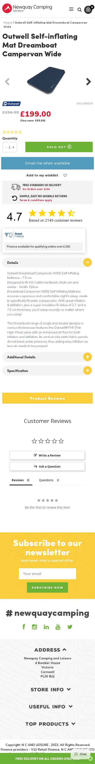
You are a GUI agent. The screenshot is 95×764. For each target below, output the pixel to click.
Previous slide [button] (7, 80)
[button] (65, 175)
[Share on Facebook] (4, 387)
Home (7, 22)
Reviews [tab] (18, 480)
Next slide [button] (88, 80)
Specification (17, 370)
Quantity (10, 138)
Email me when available (47, 163)
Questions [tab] (46, 480)
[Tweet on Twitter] (10, 387)
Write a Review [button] (50, 455)
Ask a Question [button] (49, 466)
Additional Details (21, 356)
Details (12, 262)
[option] (47, 80)
